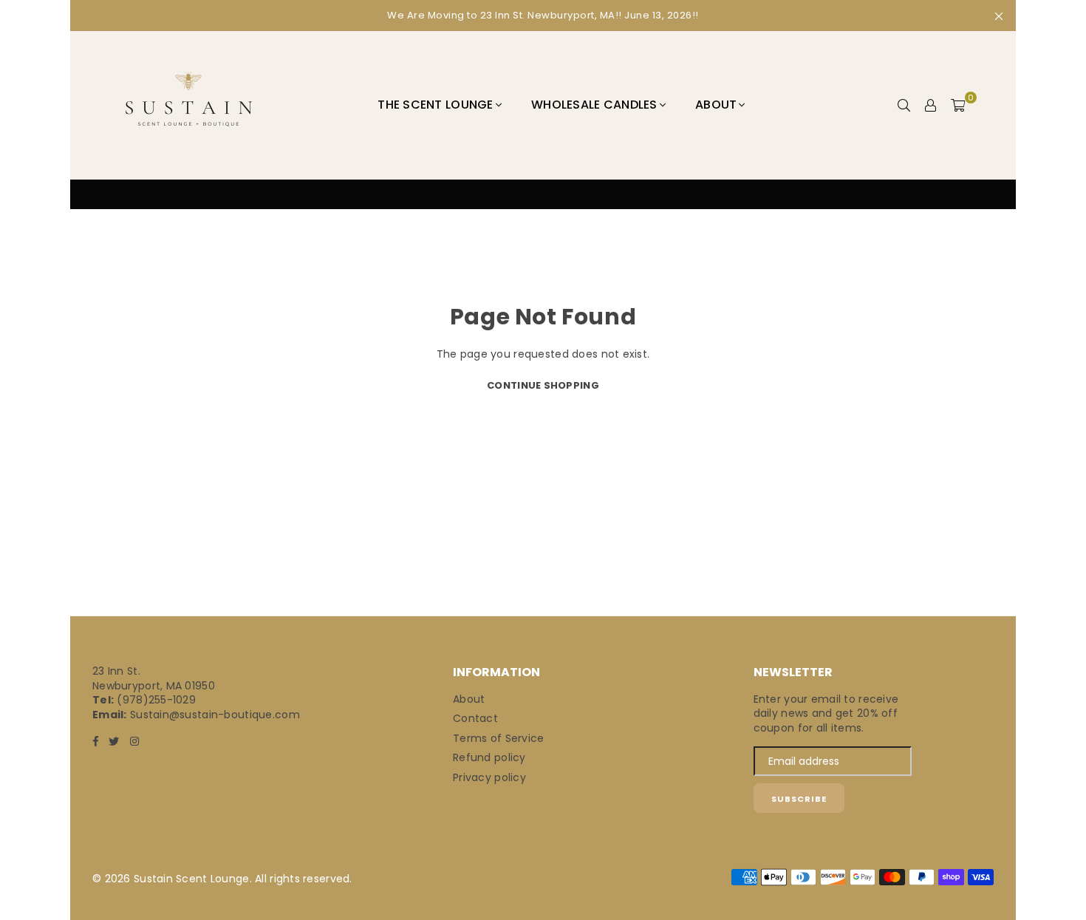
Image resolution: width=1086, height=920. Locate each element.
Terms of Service (498, 738)
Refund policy (489, 757)
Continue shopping (543, 385)
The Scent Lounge (435, 104)
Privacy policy (489, 777)
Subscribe (799, 799)
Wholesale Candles (594, 104)
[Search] (904, 105)
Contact (475, 718)
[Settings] (931, 105)
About (716, 104)
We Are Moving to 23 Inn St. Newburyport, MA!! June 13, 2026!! (543, 15)
